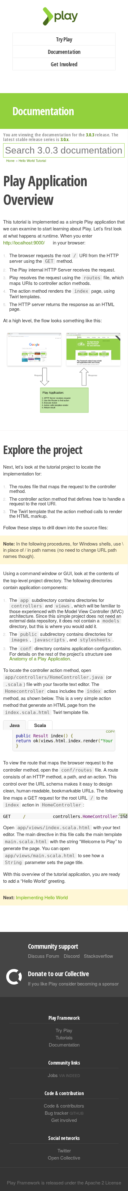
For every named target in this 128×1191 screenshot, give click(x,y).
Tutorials (64, 1037)
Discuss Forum (43, 955)
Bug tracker (64, 1112)
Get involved (64, 1120)
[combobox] (64, 150)
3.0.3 (90, 134)
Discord (72, 955)
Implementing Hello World (42, 897)
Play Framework (64, 16)
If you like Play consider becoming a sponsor (73, 983)
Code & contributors (64, 1105)
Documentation (64, 51)
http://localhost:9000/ (24, 242)
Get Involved (64, 64)
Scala (40, 725)
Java (15, 725)
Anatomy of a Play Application (39, 658)
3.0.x (64, 139)
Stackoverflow (98, 955)
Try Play (64, 39)
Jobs (64, 1075)
